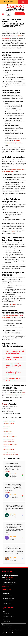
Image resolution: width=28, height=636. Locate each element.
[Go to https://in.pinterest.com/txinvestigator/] (12, 633)
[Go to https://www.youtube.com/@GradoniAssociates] (9, 633)
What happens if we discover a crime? (13, 379)
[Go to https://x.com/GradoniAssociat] (3, 633)
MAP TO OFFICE (5, 410)
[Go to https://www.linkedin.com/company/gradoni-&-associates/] (15, 633)
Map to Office (5, 586)
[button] (8, 13)
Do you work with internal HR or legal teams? (13, 366)
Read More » (7, 471)
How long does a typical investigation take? (15, 352)
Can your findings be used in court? (14, 358)
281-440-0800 (9, 577)
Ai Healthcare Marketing (15, 627)
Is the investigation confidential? (13, 373)
